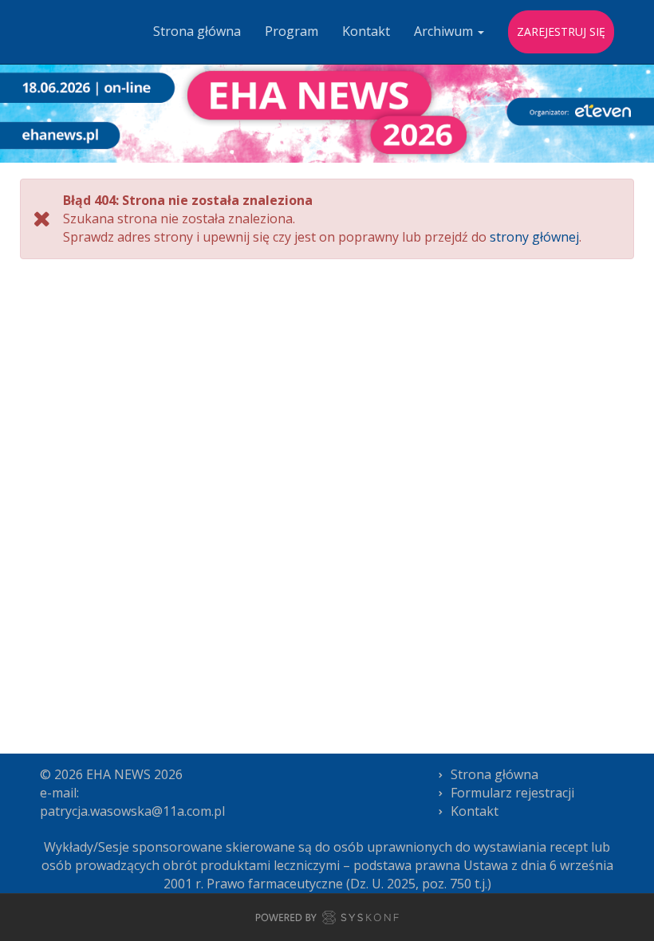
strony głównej (534, 237)
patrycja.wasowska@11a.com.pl (132, 811)
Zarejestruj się (561, 31)
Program (291, 31)
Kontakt (366, 31)
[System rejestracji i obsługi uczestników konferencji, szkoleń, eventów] (327, 919)
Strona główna (197, 31)
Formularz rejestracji (512, 792)
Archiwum (445, 31)
